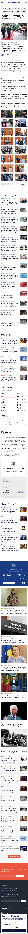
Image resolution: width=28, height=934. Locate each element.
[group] (14, 340)
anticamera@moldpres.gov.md (10, 888)
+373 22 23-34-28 (6, 885)
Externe (23, 11)
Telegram (12, 184)
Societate (24, 8)
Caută (23, 901)
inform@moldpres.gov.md (9, 890)
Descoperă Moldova (8, 11)
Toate (4, 8)
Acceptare (14, 930)
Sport (17, 11)
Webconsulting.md (10, 896)
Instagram (5, 184)
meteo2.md (12, 418)
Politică (17, 8)
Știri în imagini (13, 16)
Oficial (10, 8)
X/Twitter (8, 184)
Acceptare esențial (14, 927)
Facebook (2, 184)
